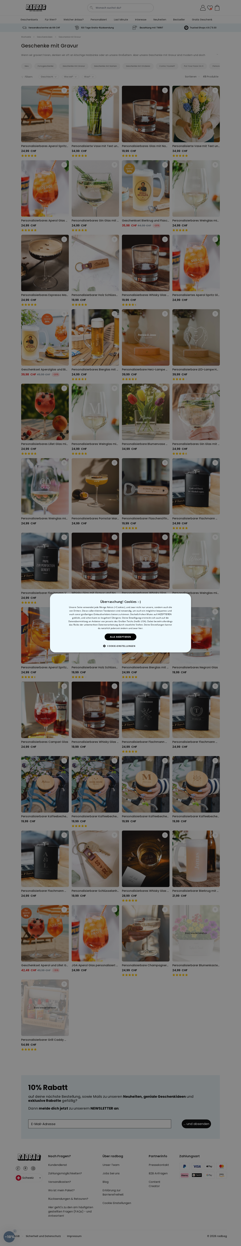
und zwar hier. (135, 628)
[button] (120, 646)
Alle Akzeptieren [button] (120, 636)
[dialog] (120, 623)
